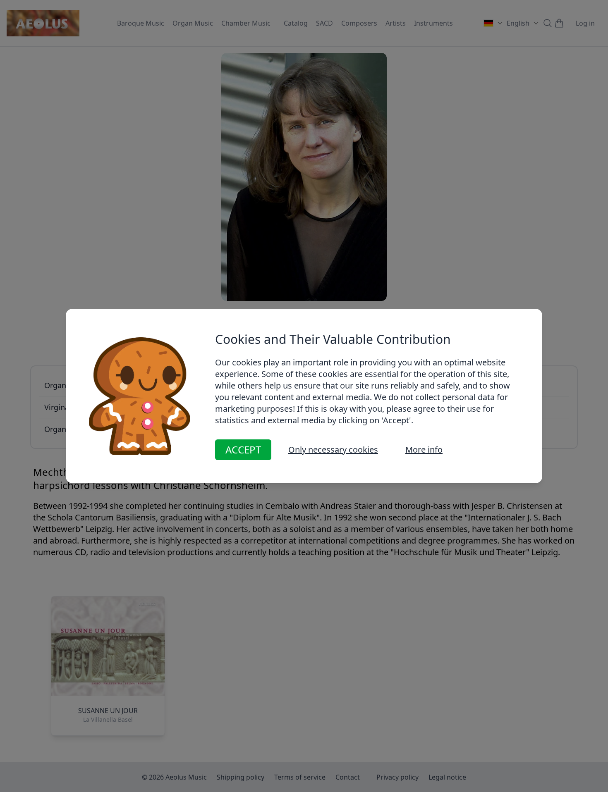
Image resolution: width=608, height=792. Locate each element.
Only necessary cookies (333, 449)
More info (424, 449)
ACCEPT (243, 449)
